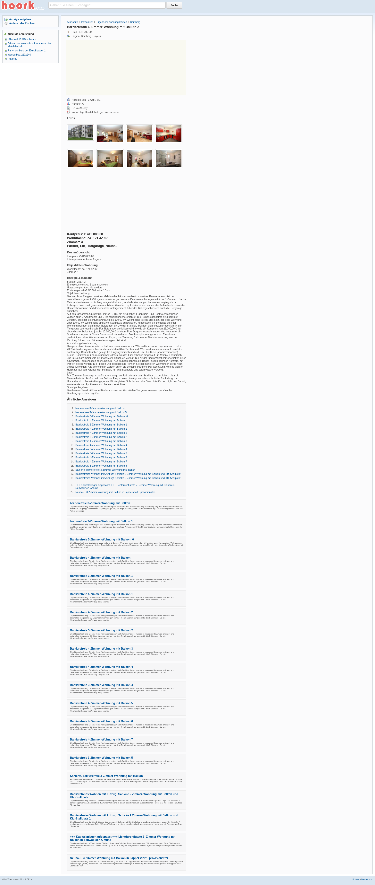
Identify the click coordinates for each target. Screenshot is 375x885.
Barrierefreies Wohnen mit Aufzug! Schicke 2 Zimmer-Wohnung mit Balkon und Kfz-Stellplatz (128, 473)
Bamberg (135, 22)
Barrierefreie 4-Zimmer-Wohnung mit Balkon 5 (101, 453)
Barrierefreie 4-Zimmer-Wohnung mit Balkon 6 (101, 457)
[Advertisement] (99, 67)
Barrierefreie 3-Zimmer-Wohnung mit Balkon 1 (101, 424)
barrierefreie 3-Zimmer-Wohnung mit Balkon (99, 408)
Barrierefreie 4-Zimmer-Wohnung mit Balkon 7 (101, 461)
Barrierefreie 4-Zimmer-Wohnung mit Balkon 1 (101, 428)
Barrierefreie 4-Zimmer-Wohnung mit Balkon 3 (101, 441)
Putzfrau (12, 58)
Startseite (72, 22)
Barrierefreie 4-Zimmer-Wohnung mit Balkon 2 (101, 432)
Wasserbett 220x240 (19, 54)
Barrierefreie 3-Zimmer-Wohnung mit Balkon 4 (101, 449)
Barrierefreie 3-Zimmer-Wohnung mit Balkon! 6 (101, 416)
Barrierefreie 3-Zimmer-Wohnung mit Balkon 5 (101, 465)
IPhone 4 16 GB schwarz (22, 39)
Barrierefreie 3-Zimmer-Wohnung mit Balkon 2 (101, 436)
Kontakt (356, 879)
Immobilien (87, 22)
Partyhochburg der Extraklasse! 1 (27, 50)
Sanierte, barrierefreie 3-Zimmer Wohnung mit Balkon (105, 469)
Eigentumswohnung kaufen (111, 22)
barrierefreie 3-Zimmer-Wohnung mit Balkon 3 (101, 412)
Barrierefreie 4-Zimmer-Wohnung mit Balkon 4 (101, 445)
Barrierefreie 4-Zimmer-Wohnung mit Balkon (100, 420)
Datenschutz (367, 879)
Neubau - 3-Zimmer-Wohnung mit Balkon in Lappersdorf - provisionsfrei (115, 492)
